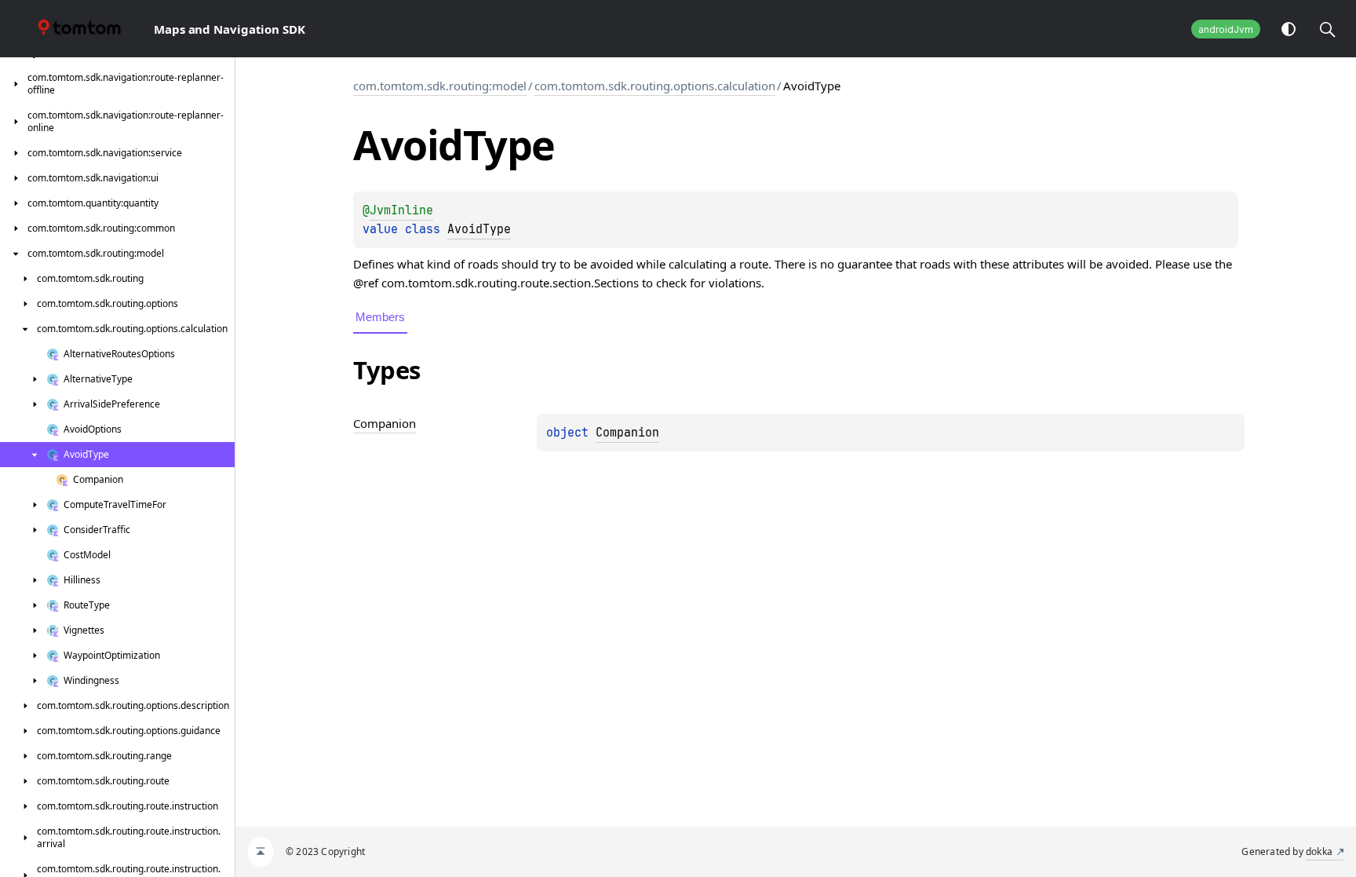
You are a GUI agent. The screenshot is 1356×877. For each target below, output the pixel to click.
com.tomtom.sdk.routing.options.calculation (654, 85)
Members (380, 316)
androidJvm (1225, 29)
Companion (627, 432)
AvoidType (479, 229)
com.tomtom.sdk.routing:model (440, 85)
